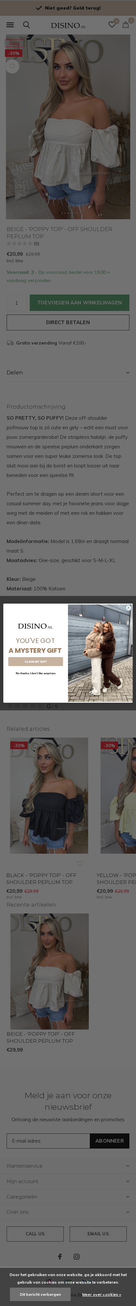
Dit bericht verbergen (40, 1294)
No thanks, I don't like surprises (35, 673)
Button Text (35, 683)
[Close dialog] (128, 608)
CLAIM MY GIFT (35, 661)
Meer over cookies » (101, 1294)
